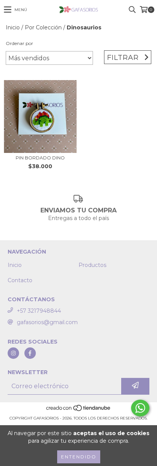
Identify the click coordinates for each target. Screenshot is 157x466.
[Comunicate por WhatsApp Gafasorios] (140, 408)
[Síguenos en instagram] (13, 353)
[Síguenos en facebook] (30, 353)
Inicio (13, 27)
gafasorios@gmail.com (47, 322)
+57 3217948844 (39, 310)
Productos (92, 265)
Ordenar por (19, 43)
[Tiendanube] (78, 410)
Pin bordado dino (40, 158)
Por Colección (43, 27)
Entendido (78, 457)
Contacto (20, 280)
